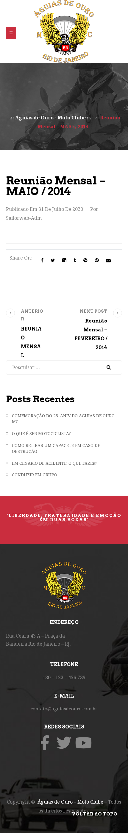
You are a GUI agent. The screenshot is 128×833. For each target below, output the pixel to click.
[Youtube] (83, 742)
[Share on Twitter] (53, 260)
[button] (11, 33)
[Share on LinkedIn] (64, 260)
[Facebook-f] (44, 742)
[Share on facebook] (42, 260)
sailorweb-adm (24, 218)
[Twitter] (64, 742)
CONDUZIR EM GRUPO (34, 475)
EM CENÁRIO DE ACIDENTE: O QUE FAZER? (54, 463)
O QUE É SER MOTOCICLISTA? (41, 433)
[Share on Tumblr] (75, 260)
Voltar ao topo (94, 814)
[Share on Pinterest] (97, 260)
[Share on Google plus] (85, 260)
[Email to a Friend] (108, 260)
